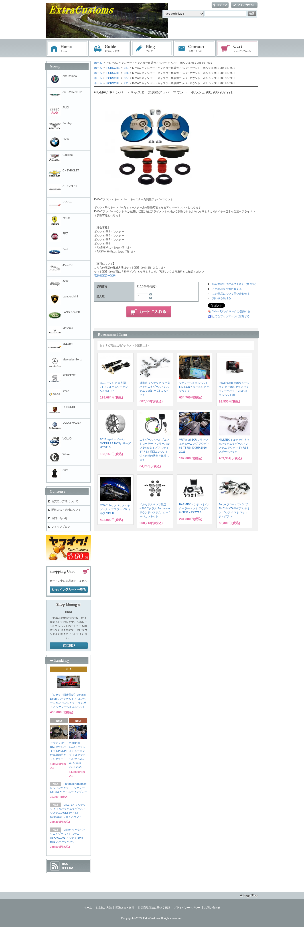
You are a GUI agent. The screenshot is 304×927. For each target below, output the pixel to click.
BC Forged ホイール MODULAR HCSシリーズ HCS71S (115, 443)
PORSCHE (113, 67)
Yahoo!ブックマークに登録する (231, 311)
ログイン (220, 5)
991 (126, 83)
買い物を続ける (221, 298)
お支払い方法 (104, 907)
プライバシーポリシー (187, 907)
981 (126, 67)
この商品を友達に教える (227, 289)
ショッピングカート (237, 49)
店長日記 (69, 645)
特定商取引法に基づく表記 (154, 907)
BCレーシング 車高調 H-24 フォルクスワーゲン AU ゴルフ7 (114, 386)
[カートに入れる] (148, 312)
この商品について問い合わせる (231, 293)
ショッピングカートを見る (69, 589)
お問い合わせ (195, 49)
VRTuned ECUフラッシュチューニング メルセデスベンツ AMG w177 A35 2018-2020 (77, 754)
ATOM (68, 868)
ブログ (152, 49)
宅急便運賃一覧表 (105, 275)
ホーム (67, 49)
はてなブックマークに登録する (231, 316)
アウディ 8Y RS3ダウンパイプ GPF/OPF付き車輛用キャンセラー (58, 750)
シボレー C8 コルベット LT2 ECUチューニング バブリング (194, 386)
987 (126, 78)
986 (126, 73)
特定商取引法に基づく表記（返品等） (235, 284)
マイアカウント (244, 5)
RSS (65, 864)
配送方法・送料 (125, 907)
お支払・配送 (110, 49)
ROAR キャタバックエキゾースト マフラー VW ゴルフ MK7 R (115, 509)
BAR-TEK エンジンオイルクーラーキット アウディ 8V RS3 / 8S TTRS (194, 508)
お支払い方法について (64, 501)
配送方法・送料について (66, 509)
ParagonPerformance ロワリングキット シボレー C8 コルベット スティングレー (69, 787)
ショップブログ (60, 526)
